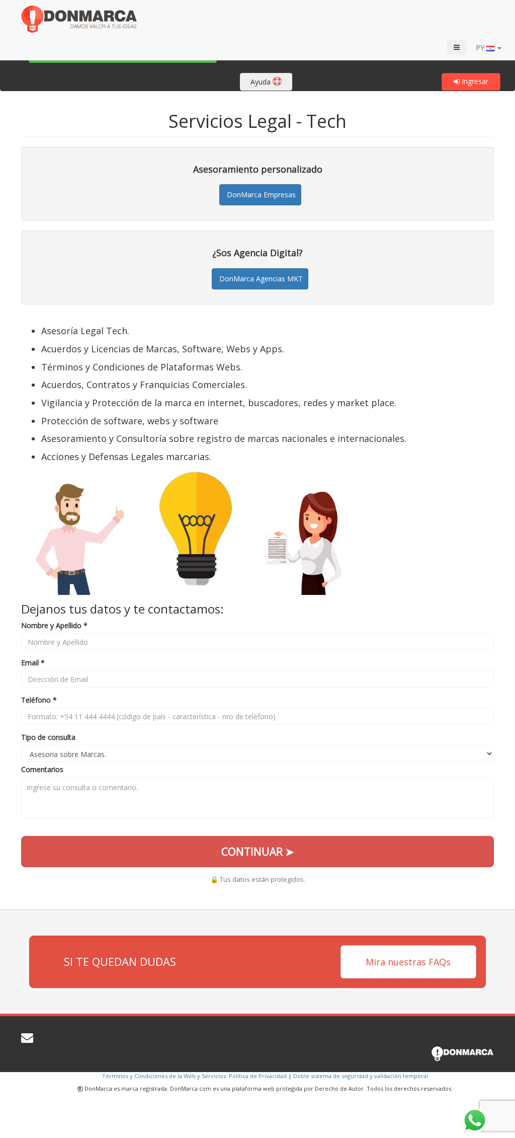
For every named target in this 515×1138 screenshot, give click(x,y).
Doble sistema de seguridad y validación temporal (360, 1076)
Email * (33, 662)
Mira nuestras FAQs (408, 962)
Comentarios (42, 769)
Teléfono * (39, 700)
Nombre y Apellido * (54, 625)
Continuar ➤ (257, 852)
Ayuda (261, 82)
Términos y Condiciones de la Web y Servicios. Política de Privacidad (194, 1076)
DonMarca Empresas (260, 194)
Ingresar (474, 81)
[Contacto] (27, 1039)
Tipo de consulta (48, 737)
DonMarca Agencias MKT (260, 278)
